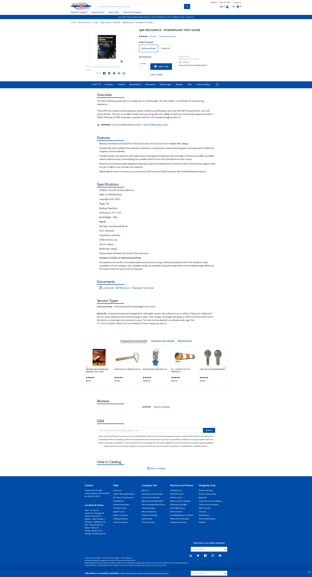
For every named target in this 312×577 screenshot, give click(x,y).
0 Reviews (153, 36)
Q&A (190, 84)
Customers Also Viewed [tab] (162, 341)
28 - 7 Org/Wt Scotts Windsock (180, 370)
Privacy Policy (131, 560)
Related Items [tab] (185, 341)
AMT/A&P (116, 22)
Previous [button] (87, 367)
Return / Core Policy (120, 515)
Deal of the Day (204, 508)
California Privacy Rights (93, 558)
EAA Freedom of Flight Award (152, 501)
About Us (145, 490)
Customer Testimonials (151, 497)
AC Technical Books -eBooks (110, 323)
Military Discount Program (179, 519)
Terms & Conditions (120, 522)
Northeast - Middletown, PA (95, 522)
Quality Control (119, 512)
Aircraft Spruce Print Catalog (152, 494)
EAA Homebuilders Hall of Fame (153, 504)
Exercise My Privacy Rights (110, 558)
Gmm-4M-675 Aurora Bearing (212, 369)
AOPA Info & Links (176, 494)
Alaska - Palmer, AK (92, 528)
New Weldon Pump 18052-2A (155, 369)
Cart (236, 6)
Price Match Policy (120, 508)
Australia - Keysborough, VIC (95, 534)
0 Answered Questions (167, 36)
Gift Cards (202, 512)
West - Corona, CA (91, 510)
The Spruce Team (148, 522)
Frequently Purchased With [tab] (133, 341)
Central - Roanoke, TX (93, 516)
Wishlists (214, 2)
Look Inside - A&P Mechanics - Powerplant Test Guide (128, 288)
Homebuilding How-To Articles (181, 515)
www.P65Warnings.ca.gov (155, 124)
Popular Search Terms (178, 522)
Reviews (179, 84)
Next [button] (225, 367)
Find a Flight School (177, 508)
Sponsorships (147, 519)
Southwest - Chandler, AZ (94, 513)
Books (95, 22)
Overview (109, 84)
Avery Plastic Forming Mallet (127, 369)
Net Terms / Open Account (123, 497)
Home (73, 22)
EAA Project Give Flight (178, 504)
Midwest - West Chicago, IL (95, 519)
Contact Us (237, 2)
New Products (204, 515)
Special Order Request (207, 519)
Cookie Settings (126, 558)
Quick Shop (99, 381)
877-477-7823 (225, 2)
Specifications (135, 84)
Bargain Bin (203, 497)
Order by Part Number (132, 12)
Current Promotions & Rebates (210, 501)
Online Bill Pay (118, 501)
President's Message (149, 515)
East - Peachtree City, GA (94, 525)
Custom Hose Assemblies (208, 504)
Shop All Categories (79, 12)
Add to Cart (162, 66)
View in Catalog (203, 84)
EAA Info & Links (176, 497)
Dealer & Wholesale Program (124, 494)
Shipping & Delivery (120, 519)
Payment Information (121, 504)
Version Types (165, 84)
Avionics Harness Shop (207, 494)
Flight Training (106, 22)
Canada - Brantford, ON (93, 531)
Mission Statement (149, 512)
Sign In (222, 6)
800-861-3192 (104, 493)
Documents (150, 84)
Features (121, 84)
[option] (107, 47)
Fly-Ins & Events (176, 512)
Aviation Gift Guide (206, 490)
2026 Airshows (175, 490)
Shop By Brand (98, 12)
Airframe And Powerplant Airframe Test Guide (97, 370)
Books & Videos (85, 22)
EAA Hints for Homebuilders (180, 501)
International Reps (148, 508)
